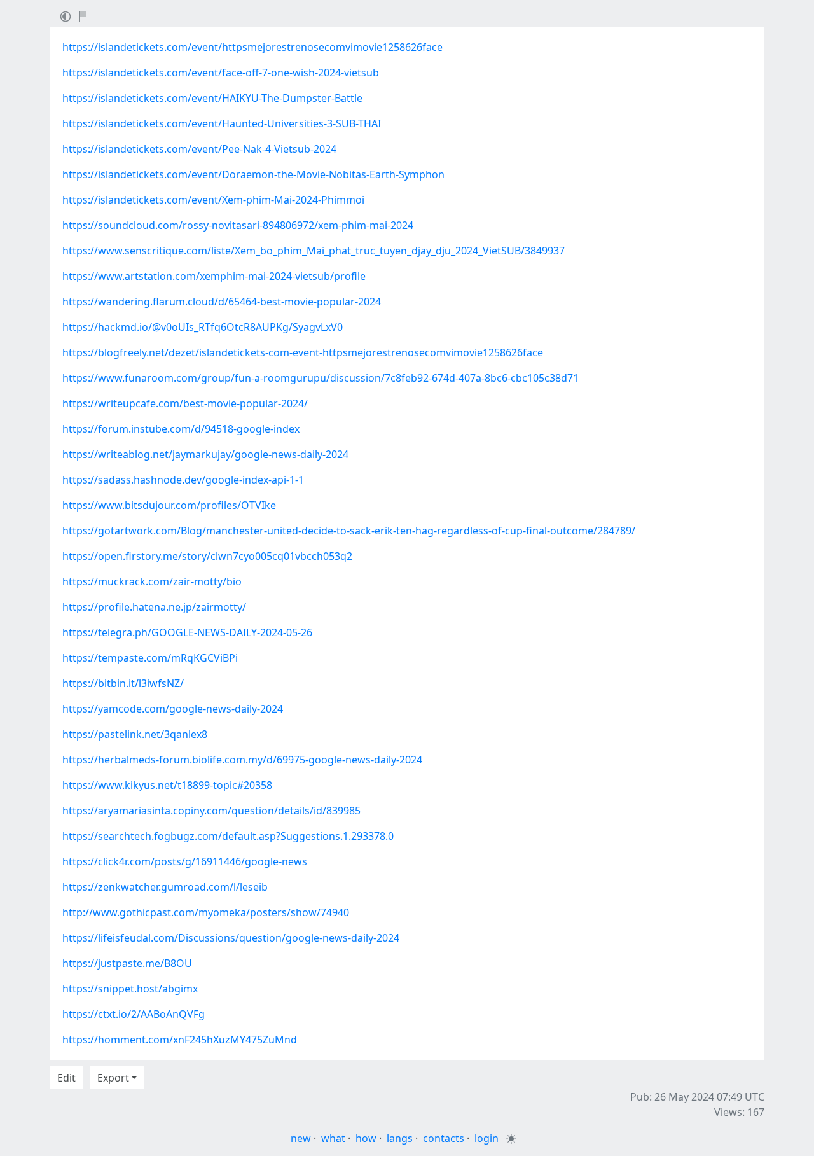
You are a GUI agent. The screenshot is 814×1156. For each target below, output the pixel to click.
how (365, 1138)
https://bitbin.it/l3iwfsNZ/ (123, 683)
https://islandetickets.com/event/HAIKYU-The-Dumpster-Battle (212, 98)
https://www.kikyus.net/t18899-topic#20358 (167, 785)
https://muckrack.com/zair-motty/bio (152, 581)
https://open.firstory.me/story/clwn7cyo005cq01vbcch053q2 (207, 556)
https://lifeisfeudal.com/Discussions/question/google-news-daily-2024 (230, 938)
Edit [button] (66, 1078)
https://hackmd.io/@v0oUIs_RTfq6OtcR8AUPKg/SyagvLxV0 (202, 327)
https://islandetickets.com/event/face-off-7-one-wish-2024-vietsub (220, 73)
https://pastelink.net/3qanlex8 (134, 734)
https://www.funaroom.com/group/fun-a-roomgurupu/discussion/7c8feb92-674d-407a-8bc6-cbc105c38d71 (320, 378)
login (486, 1138)
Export (113, 1078)
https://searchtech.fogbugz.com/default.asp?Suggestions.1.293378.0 (228, 836)
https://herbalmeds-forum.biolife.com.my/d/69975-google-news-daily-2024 (242, 760)
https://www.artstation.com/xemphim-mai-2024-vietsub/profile (214, 276)
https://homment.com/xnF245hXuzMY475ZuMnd (179, 1040)
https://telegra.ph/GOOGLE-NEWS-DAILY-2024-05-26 (187, 632)
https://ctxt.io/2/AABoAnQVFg (133, 1014)
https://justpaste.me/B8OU (127, 963)
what (333, 1138)
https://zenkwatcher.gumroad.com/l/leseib (165, 887)
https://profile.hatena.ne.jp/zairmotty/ (154, 607)
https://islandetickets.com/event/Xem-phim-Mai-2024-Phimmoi (213, 200)
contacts (443, 1138)
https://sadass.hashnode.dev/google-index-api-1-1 (183, 480)
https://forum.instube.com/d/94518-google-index (181, 429)
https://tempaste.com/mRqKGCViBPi (150, 658)
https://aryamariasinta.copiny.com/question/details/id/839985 (211, 811)
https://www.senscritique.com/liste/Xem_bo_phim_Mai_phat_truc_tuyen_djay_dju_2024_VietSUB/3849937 (313, 251)
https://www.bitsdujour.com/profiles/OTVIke (169, 505)
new (301, 1138)
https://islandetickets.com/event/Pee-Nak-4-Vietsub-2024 (199, 149)
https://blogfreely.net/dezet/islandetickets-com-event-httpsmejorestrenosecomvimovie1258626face (302, 352)
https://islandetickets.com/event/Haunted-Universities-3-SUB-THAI (221, 123)
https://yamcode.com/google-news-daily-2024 (172, 709)
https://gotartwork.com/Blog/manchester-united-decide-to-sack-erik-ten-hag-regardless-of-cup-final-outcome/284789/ (348, 531)
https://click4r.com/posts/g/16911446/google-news (184, 861)
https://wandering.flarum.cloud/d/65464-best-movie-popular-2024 (221, 302)
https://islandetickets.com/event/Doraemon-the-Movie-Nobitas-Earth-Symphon (253, 174)
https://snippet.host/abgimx (130, 989)
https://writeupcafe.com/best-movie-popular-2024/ (185, 403)
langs (400, 1138)
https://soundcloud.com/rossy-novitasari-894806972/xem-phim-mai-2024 (237, 225)
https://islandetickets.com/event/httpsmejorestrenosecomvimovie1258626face (252, 47)
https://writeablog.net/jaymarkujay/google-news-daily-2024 (205, 454)
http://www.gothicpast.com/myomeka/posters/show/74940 (205, 912)
